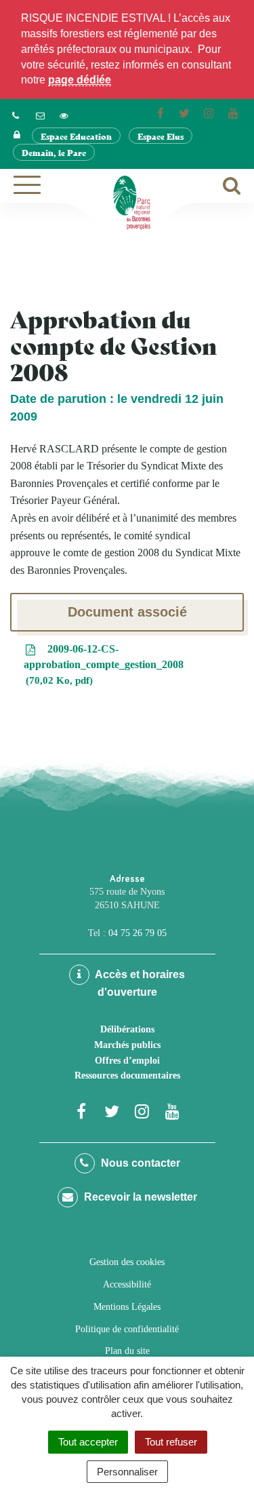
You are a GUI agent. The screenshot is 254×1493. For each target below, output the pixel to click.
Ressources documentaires (127, 1075)
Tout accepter (88, 1442)
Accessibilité (127, 1284)
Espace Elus (160, 136)
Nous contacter (139, 1163)
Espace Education (76, 136)
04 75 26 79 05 (137, 933)
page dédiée (79, 79)
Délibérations (127, 1029)
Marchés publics (127, 1045)
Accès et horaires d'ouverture (139, 983)
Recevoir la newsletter (139, 1197)
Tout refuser (171, 1442)
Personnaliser (127, 1471)
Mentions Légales (127, 1307)
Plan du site (127, 1351)
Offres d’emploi (127, 1060)
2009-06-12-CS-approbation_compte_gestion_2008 (104, 664)
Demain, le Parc (54, 152)
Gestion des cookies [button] (127, 1262)
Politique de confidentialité (127, 1329)
